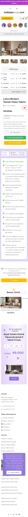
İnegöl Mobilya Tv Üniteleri (9, 498)
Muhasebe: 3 (6, 427)
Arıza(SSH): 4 (6, 430)
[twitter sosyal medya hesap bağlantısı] (13, 514)
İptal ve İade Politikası (7, 448)
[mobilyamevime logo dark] (14, 12)
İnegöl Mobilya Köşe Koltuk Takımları (11, 493)
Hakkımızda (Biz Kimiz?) (8, 451)
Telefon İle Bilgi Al (16, 143)
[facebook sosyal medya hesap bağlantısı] (8, 514)
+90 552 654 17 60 (8, 409)
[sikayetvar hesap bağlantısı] (19, 514)
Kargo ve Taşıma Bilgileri (8, 445)
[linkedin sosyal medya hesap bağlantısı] (16, 514)
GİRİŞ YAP (15, 280)
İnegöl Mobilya (5, 475)
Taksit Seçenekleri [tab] (14, 153)
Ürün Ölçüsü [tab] (23, 153)
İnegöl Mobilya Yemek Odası (9, 482)
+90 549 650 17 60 (8, 406)
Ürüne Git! (14, 378)
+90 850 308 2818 (8, 418)
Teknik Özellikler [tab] (4, 153)
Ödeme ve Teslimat (6, 439)
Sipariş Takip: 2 (6, 424)
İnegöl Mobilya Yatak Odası (9, 487)
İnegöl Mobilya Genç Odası (9, 504)
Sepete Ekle (16, 132)
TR (16, 8)
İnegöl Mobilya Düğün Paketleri (10, 479)
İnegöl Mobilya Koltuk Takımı (9, 490)
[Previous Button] (3, 49)
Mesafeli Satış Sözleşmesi (8, 442)
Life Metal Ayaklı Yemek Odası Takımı (11, 310)
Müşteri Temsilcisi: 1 (8, 421)
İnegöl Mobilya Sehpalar (8, 501)
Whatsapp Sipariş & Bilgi (16, 137)
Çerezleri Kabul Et (15, 472)
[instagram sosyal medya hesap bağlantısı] (11, 514)
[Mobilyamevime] (3, 34)
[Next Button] (24, 49)
